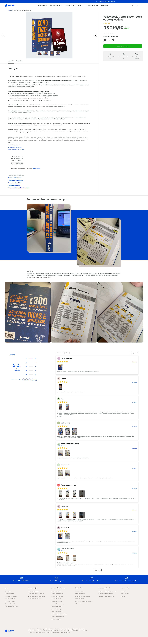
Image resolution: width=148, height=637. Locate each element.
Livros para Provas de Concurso (36, 593)
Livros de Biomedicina (57, 596)
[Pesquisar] (133, 5)
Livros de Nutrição (56, 598)
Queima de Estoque (92, 5)
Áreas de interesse (56, 5)
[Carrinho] (141, 5)
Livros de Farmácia (56, 606)
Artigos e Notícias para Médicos (106, 596)
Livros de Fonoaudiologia (57, 604)
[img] (62, 362)
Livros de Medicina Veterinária (59, 614)
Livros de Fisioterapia (56, 601)
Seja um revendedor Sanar (11, 606)
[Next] (95, 35)
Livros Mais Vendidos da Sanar (82, 596)
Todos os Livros (42, 5)
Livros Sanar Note (79, 591)
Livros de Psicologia (56, 609)
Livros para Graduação (33, 591)
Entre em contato (9, 593)
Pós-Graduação (125, 593)
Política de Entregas (10, 601)
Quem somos (8, 591)
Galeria (11, 61)
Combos (80, 5)
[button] (30, 359)
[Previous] (3, 35)
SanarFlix (123, 591)
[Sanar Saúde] (10, 5)
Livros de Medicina (56, 591)
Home (10, 10)
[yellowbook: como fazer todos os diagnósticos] (49, 35)
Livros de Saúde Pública (57, 616)
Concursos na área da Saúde (105, 593)
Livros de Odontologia (57, 611)
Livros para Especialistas (34, 598)
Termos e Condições (10, 598)
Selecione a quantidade (110, 36)
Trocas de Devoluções (10, 604)
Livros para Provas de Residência (36, 596)
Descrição (19, 61)
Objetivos (104, 5)
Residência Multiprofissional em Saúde (108, 591)
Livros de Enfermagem (57, 593)
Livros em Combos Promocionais (83, 601)
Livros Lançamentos (80, 593)
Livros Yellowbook (56, 619)
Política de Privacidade (11, 596)
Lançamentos (70, 5)
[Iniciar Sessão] (137, 5)
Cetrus (123, 596)
